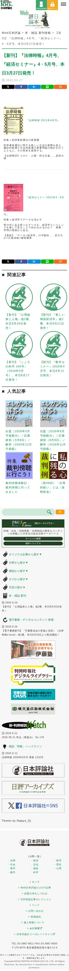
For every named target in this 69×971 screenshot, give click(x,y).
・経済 (57, 860)
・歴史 (57, 864)
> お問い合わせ (35, 911)
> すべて (34, 882)
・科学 (34, 872)
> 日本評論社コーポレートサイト (33, 934)
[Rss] (60, 512)
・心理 (57, 868)
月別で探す (17, 587)
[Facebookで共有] (21, 87)
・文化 (34, 864)
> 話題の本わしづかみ (34, 893)
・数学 (11, 872)
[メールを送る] (60, 87)
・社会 (11, 864)
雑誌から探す (18, 570)
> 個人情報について (32, 922)
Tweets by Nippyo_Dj (16, 820)
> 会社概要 (33, 928)
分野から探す (18, 562)
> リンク (34, 905)
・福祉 (34, 868)
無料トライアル (33, 543)
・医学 (11, 868)
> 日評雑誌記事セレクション (34, 899)
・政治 (34, 860)
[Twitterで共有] (8, 87)
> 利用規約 (34, 916)
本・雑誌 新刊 (17, 595)
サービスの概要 (33, 538)
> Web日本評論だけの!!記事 (34, 887)
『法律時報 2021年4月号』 (43, 120)
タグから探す (18, 579)
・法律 (11, 860)
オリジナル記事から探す (25, 554)
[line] (47, 87)
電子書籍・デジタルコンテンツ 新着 (31, 619)
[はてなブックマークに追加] (34, 87)
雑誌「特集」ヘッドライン (25, 746)
